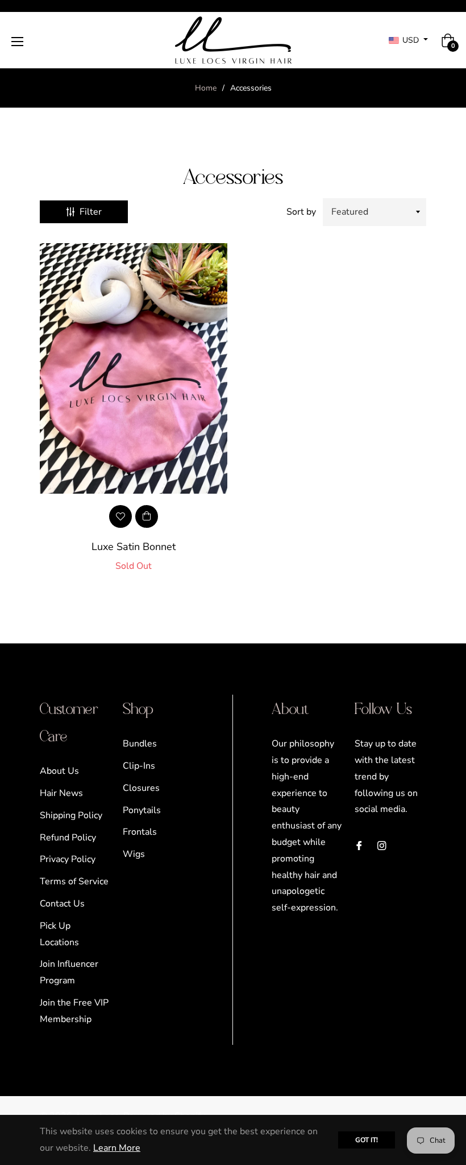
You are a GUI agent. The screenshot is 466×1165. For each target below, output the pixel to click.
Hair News (61, 793)
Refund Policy (68, 837)
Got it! (366, 1140)
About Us (59, 771)
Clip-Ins (139, 766)
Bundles (140, 743)
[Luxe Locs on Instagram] (381, 845)
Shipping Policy (71, 815)
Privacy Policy (67, 859)
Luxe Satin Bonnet (133, 546)
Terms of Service (74, 881)
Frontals (140, 832)
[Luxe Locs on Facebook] (359, 845)
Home (206, 88)
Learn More (116, 1148)
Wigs (134, 854)
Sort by (301, 212)
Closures (141, 788)
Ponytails (142, 810)
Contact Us (62, 903)
